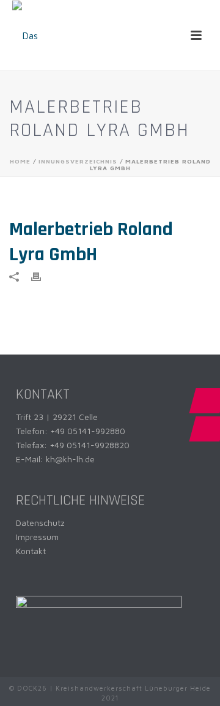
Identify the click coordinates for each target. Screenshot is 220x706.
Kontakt (31, 551)
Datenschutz (40, 522)
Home (20, 161)
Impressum (37, 536)
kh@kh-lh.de (70, 459)
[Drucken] (42, 276)
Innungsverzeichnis (77, 161)
